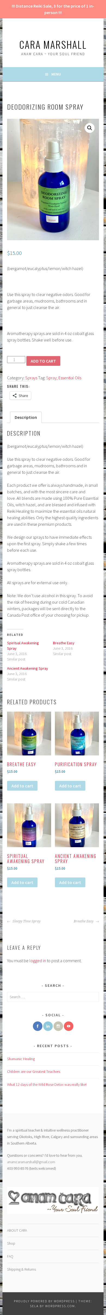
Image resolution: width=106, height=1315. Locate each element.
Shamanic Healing (21, 1058)
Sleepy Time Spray (26, 921)
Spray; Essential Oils (63, 377)
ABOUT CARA (17, 1230)
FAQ (10, 1256)
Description (26, 417)
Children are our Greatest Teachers (33, 1071)
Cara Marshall (53, 44)
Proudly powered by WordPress (44, 1301)
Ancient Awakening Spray (27, 668)
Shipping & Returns (21, 1269)
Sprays (31, 377)
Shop (11, 1243)
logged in (37, 960)
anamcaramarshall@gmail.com (31, 1161)
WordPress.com (60, 1306)
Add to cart (43, 361)
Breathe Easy (63, 642)
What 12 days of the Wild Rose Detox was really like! (46, 1084)
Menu (56, 74)
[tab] (26, 417)
